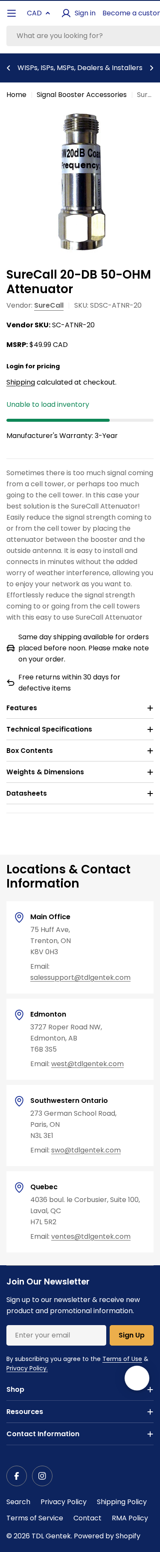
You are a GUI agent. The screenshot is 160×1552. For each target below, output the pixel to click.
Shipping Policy (122, 1502)
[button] (8, 68)
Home (16, 95)
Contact (87, 1518)
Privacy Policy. (27, 1368)
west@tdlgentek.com (87, 1064)
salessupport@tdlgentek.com (80, 977)
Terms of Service (34, 1518)
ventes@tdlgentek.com (91, 1236)
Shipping (20, 382)
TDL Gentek (51, 1536)
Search (18, 1502)
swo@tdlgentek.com (86, 1150)
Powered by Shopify (107, 1536)
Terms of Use (122, 1359)
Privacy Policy (64, 1502)
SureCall (49, 305)
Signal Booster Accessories (82, 95)
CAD (34, 13)
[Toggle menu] (11, 13)
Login (15, 366)
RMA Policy (130, 1518)
